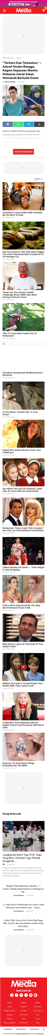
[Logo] (23, 10)
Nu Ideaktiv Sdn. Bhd (21, 1033)
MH (4, 864)
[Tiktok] (26, 995)
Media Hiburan (8, 58)
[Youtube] (31, 995)
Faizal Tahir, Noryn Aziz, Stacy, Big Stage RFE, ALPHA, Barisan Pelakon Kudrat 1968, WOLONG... (23, 923)
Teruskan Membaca (23, 152)
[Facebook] (12, 995)
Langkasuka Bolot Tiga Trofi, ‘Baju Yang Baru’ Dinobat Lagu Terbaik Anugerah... (22, 858)
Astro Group (40, 1033)
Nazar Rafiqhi (10, 82)
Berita (19, 58)
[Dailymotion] (35, 995)
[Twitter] (21, 995)
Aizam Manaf (19, 895)
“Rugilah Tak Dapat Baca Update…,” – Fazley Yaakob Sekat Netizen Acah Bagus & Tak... (23, 888)
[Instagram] (16, 995)
